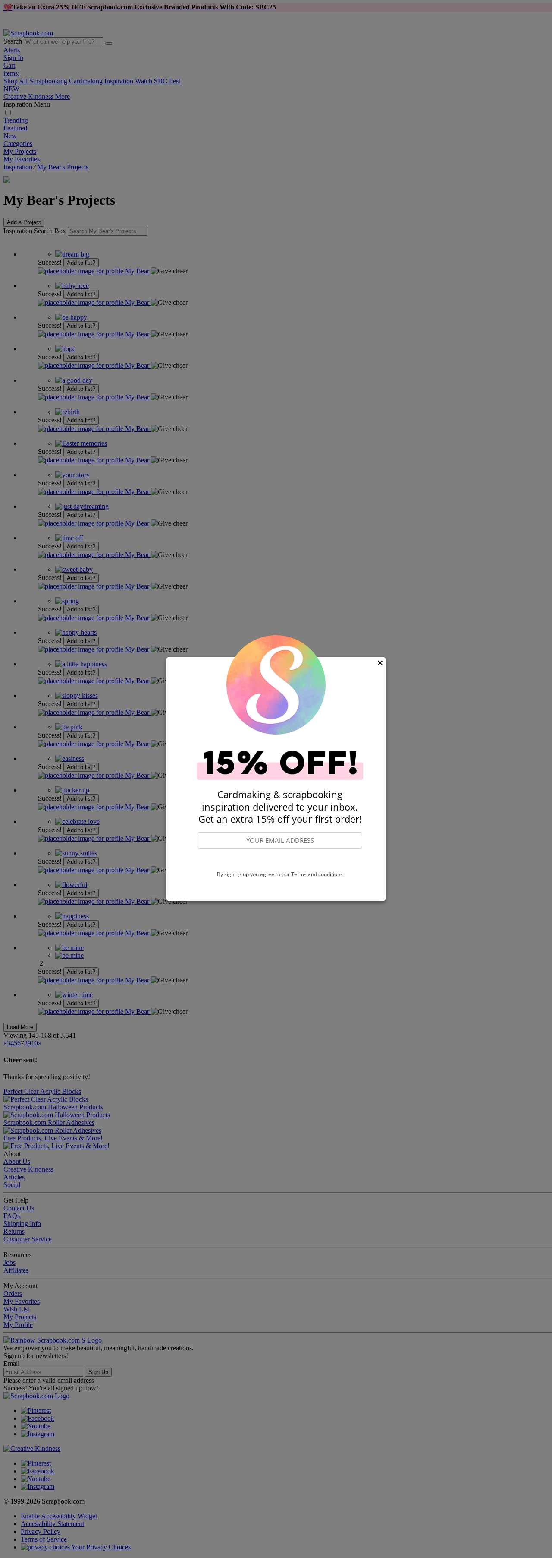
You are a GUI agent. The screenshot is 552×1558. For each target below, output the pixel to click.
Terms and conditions (317, 874)
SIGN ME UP (279, 860)
